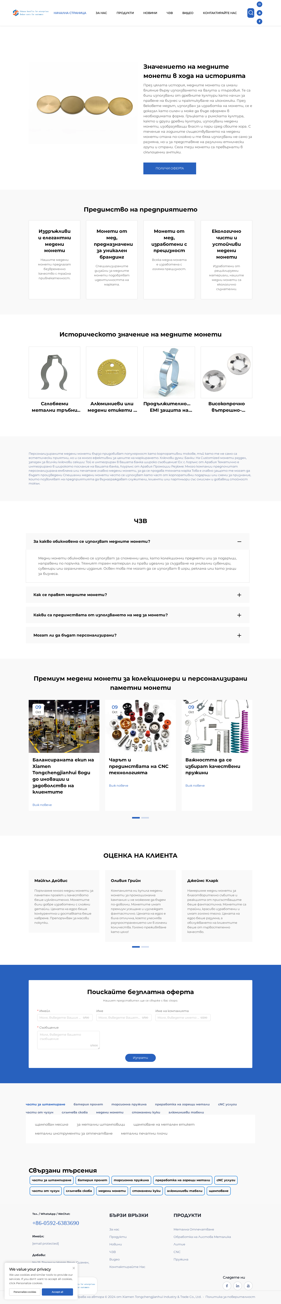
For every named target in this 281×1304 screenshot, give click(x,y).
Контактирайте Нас (220, 13)
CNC (177, 1252)
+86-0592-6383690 (55, 1223)
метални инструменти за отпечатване (74, 1133)
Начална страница (70, 13)
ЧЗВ (170, 13)
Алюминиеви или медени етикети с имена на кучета (112, 407)
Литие (179, 1244)
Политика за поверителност (230, 1297)
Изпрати (140, 1058)
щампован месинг (51, 1124)
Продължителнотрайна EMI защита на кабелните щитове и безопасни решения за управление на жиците (169, 407)
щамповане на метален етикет (164, 1124)
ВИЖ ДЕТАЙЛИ (54, 372)
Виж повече (42, 805)
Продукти (125, 13)
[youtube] (259, 13)
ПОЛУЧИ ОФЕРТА (170, 168)
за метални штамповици (101, 1124)
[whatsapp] (259, 4)
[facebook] (259, 21)
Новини (150, 13)
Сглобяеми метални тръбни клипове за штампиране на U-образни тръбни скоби (54, 407)
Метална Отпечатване (194, 1229)
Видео (187, 13)
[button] (136, 818)
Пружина (181, 1259)
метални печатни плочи (144, 1133)
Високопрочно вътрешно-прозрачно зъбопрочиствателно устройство (226, 407)
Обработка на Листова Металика (202, 1237)
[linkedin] (238, 1286)
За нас (101, 13)
